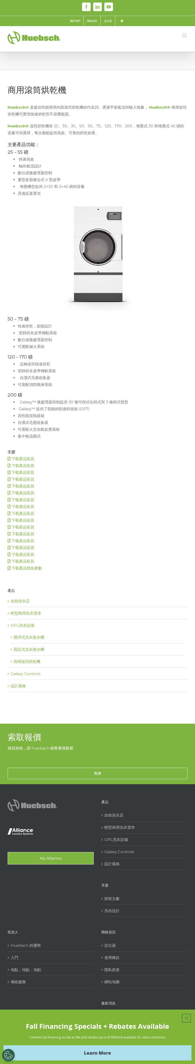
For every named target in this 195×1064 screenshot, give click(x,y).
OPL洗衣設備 (22, 625)
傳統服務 (18, 981)
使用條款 (112, 957)
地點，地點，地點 (26, 969)
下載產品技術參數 (26, 568)
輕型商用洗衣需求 (26, 613)
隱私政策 (112, 969)
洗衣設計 (112, 910)
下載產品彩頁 (22, 458)
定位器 (110, 945)
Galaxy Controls (25, 673)
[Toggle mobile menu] (184, 35)
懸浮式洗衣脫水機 (29, 637)
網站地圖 (112, 981)
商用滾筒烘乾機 (27, 661)
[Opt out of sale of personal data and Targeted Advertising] (8, 1055)
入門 (14, 957)
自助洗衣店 (20, 601)
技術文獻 (112, 898)
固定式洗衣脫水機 (29, 649)
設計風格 (18, 685)
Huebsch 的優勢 (26, 945)
